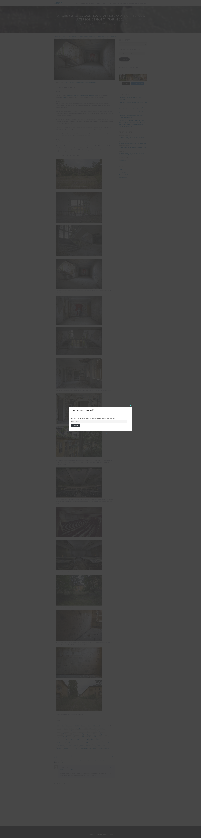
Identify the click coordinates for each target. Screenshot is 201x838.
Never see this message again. (100, 433)
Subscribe (75, 425)
